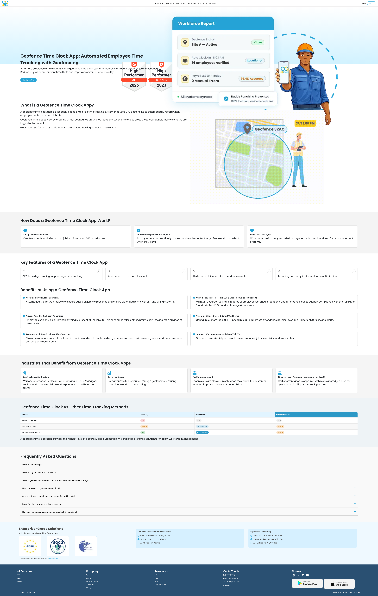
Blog (156, 578)
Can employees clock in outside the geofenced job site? (48, 496)
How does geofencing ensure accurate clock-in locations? (49, 512)
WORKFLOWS (159, 3)
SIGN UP (371, 3)
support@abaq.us (232, 578)
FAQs (156, 575)
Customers (90, 585)
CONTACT (212, 3)
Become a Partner (92, 581)
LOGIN (363, 3)
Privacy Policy (348, 592)
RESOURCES (202, 3)
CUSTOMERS (180, 3)
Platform (20, 575)
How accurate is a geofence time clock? (41, 488)
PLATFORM (170, 3)
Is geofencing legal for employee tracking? (42, 504)
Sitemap (357, 592)
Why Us (88, 578)
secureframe (53, 558)
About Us (89, 575)
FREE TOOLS (192, 3)
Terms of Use (337, 592)
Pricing (88, 588)
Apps (19, 578)
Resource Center (160, 585)
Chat (228, 585)
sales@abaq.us (231, 575)
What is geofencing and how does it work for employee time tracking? (55, 480)
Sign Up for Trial (28, 80)
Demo (19, 581)
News (156, 581)
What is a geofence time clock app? (39, 472)
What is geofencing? (32, 464)
